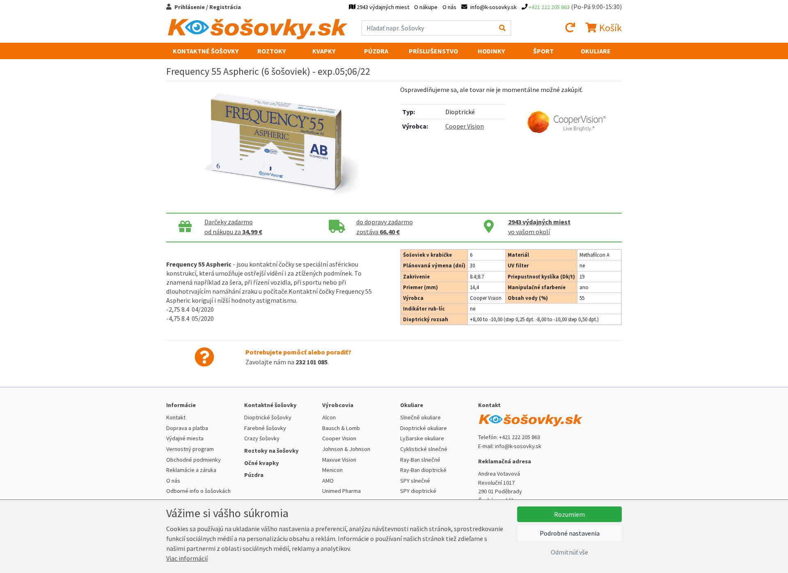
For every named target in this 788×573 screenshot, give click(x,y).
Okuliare (596, 51)
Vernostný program (190, 449)
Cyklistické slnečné (423, 449)
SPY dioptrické (418, 491)
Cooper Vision (464, 126)
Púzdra (376, 51)
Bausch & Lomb (341, 428)
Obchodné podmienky (193, 459)
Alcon (329, 417)
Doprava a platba (187, 428)
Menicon (332, 470)
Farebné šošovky (265, 428)
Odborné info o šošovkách (198, 491)
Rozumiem (569, 514)
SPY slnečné (415, 480)
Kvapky (323, 51)
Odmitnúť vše (569, 552)
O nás (449, 7)
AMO (328, 480)
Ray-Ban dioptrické (423, 470)
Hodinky (491, 51)
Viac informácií (187, 558)
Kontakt (176, 417)
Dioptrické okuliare (423, 428)
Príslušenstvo (433, 51)
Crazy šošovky (261, 438)
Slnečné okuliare (420, 417)
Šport (543, 51)
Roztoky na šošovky (271, 450)
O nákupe (426, 7)
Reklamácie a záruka (191, 470)
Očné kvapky (261, 463)
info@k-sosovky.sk (518, 446)
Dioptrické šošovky (267, 417)
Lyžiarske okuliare (422, 438)
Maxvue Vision (339, 459)
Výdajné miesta (185, 438)
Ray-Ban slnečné (420, 459)
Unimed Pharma (341, 491)
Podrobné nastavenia (570, 533)
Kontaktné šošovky (205, 51)
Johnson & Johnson (346, 449)
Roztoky (271, 51)
